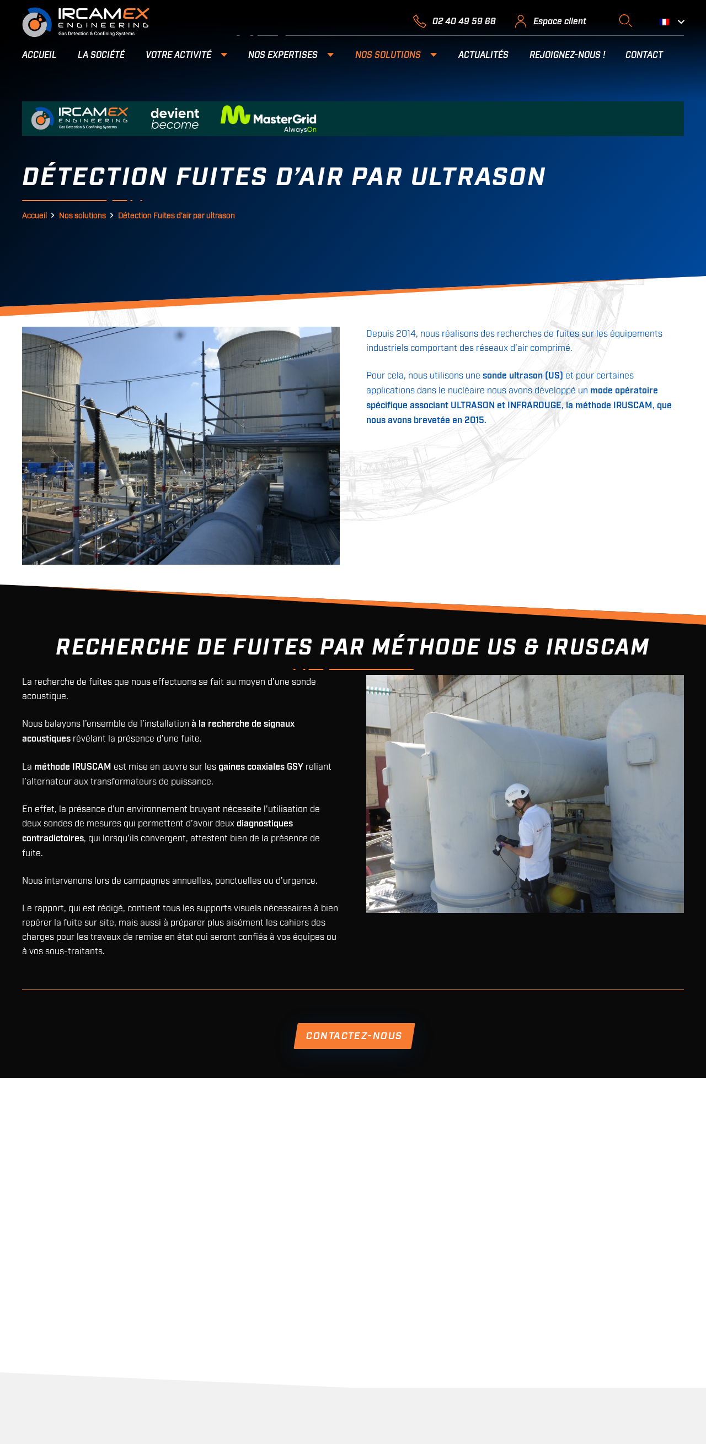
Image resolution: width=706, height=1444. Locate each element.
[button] (625, 20)
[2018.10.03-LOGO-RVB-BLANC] (85, 22)
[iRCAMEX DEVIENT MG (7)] (353, 118)
